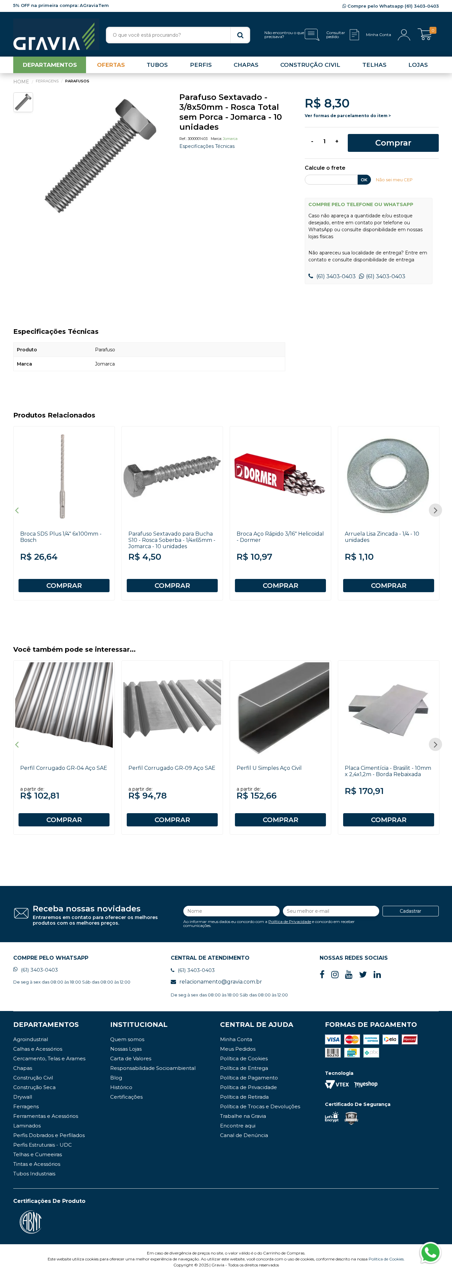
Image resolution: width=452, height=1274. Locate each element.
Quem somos (127, 1039)
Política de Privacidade (289, 921)
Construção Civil (33, 1078)
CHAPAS (246, 65)
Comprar (393, 143)
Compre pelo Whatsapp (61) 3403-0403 (392, 6)
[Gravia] (56, 34)
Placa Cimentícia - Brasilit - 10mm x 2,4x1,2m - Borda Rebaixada (388, 771)
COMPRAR (64, 586)
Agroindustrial (30, 1039)
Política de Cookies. (387, 1258)
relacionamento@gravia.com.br (220, 982)
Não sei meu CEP (394, 179)
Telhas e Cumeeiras (37, 1154)
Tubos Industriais (34, 1173)
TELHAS (374, 65)
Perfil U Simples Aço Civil (269, 768)
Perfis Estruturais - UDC (42, 1145)
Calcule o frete (325, 168)
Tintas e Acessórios (36, 1164)
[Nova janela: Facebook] (322, 974)
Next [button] (435, 510)
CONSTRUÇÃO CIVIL (310, 65)
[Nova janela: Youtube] (348, 974)
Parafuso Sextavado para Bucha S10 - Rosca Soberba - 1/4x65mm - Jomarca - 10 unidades (171, 540)
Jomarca (230, 138)
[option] (100, 156)
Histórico (121, 1087)
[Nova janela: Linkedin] (377, 974)
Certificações (126, 1097)
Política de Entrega (244, 1068)
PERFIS (201, 65)
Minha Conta (236, 1039)
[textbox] (178, 35)
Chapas (22, 1068)
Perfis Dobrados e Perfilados (49, 1135)
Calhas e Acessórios (37, 1049)
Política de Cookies (244, 1058)
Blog (116, 1078)
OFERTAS (111, 65)
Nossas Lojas (126, 1049)
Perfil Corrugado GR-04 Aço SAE (63, 768)
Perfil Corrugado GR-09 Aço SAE (171, 768)
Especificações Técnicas (207, 146)
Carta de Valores (130, 1058)
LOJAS (418, 65)
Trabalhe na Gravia (243, 1116)
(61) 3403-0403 (335, 276)
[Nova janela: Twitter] (363, 974)
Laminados (27, 1125)
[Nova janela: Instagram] (335, 974)
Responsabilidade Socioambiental (153, 1068)
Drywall (22, 1097)
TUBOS (157, 65)
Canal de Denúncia (244, 1135)
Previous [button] (16, 510)
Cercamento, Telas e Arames (49, 1058)
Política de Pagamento (249, 1078)
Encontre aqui (237, 1125)
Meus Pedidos (237, 1049)
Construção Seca (34, 1087)
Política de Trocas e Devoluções (260, 1106)
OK (364, 179)
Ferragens (26, 1106)
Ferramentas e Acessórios (45, 1116)
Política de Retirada (244, 1097)
